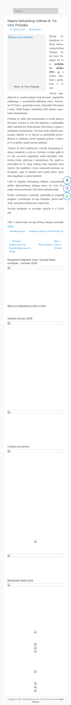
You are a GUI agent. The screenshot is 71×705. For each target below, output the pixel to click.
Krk (61, 231)
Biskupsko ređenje (37, 231)
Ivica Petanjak (53, 231)
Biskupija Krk (35, 29)
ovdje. (10, 226)
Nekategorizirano (17, 231)
